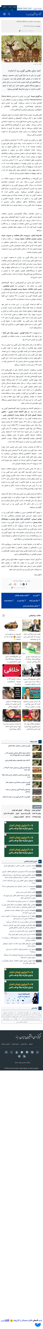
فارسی (29, 9)
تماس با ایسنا (5, 1044)
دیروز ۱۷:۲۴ (39, 910)
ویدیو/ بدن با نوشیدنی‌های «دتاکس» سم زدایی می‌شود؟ (20, 950)
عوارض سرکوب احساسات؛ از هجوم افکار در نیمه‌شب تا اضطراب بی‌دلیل (18, 939)
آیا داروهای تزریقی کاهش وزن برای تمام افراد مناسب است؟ (18, 882)
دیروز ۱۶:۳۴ (39, 931)
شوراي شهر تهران (17, 810)
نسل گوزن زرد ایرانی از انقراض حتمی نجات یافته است (16, 776)
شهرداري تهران (36, 810)
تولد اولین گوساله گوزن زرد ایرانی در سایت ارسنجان (18, 790)
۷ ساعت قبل (38, 886)
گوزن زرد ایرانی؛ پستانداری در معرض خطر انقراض (18, 783)
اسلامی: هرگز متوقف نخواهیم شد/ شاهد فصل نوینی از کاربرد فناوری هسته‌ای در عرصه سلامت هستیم (18, 906)
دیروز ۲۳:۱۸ (39, 896)
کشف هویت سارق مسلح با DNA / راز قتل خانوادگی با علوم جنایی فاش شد (18, 962)
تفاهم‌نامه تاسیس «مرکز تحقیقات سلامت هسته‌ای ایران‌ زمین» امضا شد (20, 911)
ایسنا (34, 13)
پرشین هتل (6, 1019)
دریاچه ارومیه (8, 600)
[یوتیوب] (16, 1052)
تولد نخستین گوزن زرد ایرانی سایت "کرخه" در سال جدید (17, 769)
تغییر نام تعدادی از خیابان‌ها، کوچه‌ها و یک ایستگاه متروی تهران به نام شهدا (19, 956)
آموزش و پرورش (19, 817)
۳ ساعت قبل (38, 881)
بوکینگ (15, 1019)
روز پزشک (27, 810)
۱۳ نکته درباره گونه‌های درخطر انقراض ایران (17, 760)
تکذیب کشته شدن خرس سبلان (25, 892)
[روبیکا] (37, 1052)
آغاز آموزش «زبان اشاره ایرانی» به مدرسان (22, 931)
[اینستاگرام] (6, 1052)
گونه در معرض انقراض (21, 595)
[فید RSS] (24, 1056)
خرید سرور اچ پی (17, 1016)
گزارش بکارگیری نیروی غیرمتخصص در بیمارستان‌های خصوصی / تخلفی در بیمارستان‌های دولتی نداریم (19, 876)
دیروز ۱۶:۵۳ (39, 922)
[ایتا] (32, 1052)
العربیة (25, 9)
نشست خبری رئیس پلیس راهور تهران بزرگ (21, 934)
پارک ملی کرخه (33, 600)
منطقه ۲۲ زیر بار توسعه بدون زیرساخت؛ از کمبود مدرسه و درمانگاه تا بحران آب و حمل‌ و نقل (18, 917)
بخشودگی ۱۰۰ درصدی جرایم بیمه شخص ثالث (21, 901)
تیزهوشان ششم (6, 1016)
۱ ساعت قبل (39, 871)
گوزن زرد (35, 595)
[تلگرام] (21, 1052)
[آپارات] (19, 1056)
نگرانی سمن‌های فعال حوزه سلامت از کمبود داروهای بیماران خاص (19, 945)
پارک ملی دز (20, 600)
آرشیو (15, 7)
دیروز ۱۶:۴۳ (39, 925)
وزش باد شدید (36, 813)
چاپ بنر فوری (36, 1013)
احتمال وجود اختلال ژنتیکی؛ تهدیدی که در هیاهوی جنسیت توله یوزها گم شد (17, 754)
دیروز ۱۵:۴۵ (39, 934)
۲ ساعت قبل (38, 875)
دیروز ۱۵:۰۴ (39, 955)
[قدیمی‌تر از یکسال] (37, 748)
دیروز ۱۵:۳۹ (39, 944)
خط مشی (24, 1044)
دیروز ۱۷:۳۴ (39, 901)
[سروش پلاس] (26, 1052)
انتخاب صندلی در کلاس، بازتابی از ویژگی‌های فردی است (19, 867)
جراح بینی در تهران (8, 1013)
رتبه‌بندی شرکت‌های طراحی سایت (30, 1019)
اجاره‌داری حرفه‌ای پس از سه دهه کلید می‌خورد (20, 922)
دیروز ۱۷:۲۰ (39, 916)
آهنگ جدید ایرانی (36, 1016)
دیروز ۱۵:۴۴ (39, 938)
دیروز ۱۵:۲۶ (39, 949)
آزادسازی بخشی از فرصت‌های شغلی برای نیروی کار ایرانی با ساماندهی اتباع (19, 896)
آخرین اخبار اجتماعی (30, 861)
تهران (17, 813)
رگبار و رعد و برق (25, 813)
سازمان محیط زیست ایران (30, 606)
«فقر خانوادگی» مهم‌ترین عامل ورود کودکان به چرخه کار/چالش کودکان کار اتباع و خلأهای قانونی (19, 926)
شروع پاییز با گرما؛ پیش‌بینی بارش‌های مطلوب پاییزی (18, 871)
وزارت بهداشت (36, 817)
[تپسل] (5, 822)
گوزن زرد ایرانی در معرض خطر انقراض (19, 746)
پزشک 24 (26, 1016)
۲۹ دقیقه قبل (38, 866)
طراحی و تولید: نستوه (20, 1063)
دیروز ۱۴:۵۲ (39, 961)
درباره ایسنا (15, 1044)
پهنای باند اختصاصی (23, 1013)
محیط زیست (37, 22)
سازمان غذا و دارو (9, 813)
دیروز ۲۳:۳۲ (39, 892)
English (20, 9)
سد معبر (28, 817)
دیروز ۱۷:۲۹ (39, 905)
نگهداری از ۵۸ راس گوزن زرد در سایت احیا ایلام (16, 797)
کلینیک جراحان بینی (21, 1022)
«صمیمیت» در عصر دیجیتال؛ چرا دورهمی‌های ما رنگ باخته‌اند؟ (18, 887)
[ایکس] (11, 1052)
